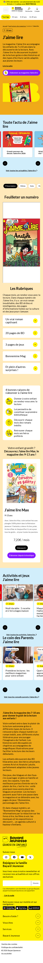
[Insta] (6, 857)
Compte (37, 11)
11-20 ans (33, 17)
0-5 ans (14, 17)
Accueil (5, 26)
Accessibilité (6, 953)
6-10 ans (23, 17)
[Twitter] (30, 857)
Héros (22, 186)
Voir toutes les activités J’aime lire (21, 634)
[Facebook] (14, 857)
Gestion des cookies (9, 944)
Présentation (10, 186)
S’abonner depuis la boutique (21, 555)
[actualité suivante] (38, 163)
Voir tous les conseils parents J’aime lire (21, 697)
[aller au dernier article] (5, 627)
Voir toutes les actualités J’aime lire (21, 170)
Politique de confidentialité (12, 947)
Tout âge (5, 17)
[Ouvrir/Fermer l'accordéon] (35, 320)
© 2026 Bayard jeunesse (11, 950)
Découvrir (21, 548)
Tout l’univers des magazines (17, 26)
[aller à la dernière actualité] (5, 163)
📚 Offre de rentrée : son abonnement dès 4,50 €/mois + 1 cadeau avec (21, 3)
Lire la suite (7, 66)
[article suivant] (38, 627)
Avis (32, 186)
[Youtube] (22, 857)
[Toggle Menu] (6, 10)
